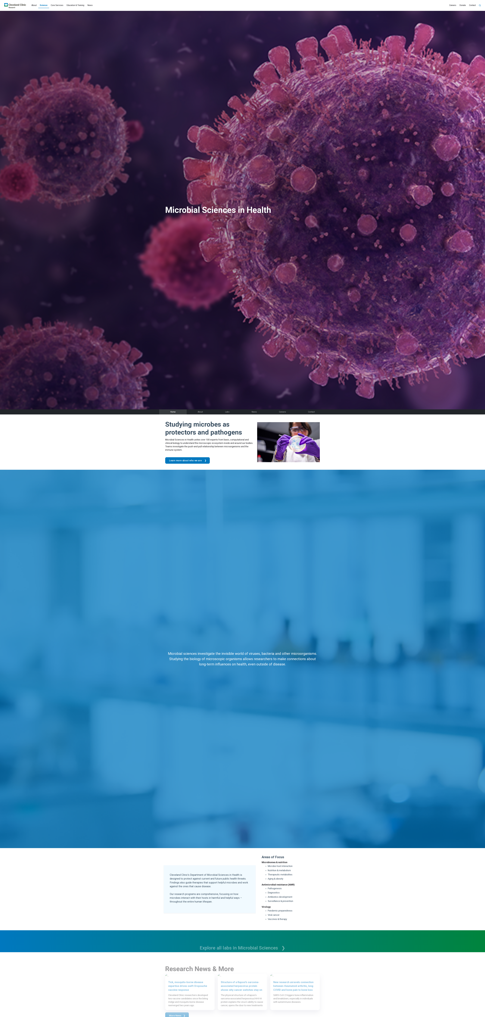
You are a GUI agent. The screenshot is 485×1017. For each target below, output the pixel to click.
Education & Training (75, 5)
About (34, 5)
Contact (472, 5)
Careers (452, 5)
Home (173, 412)
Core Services (57, 5)
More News (175, 1009)
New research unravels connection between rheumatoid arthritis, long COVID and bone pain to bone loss (293, 979)
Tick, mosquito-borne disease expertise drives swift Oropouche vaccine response (187, 979)
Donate (462, 5)
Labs (227, 412)
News (90, 5)
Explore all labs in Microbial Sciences (239, 941)
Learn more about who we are (185, 460)
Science (43, 5)
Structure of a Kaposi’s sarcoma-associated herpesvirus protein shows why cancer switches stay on (241, 979)
